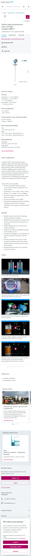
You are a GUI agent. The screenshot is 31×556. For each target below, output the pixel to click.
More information (8, 459)
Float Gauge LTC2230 (9, 380)
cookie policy (22, 538)
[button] (15, 478)
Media (5, 450)
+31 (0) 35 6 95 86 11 (10, 499)
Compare (27, 21)
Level (4, 13)
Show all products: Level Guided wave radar (13, 39)
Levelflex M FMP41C (9, 378)
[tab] (5, 35)
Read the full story (8, 420)
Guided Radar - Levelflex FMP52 (16, 13)
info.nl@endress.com (9, 503)
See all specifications (8, 151)
